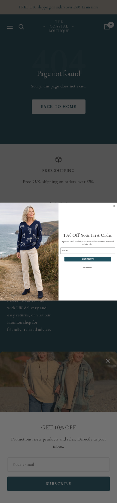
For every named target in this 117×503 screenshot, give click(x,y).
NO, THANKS (87, 267)
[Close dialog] (114, 206)
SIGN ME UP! (88, 259)
